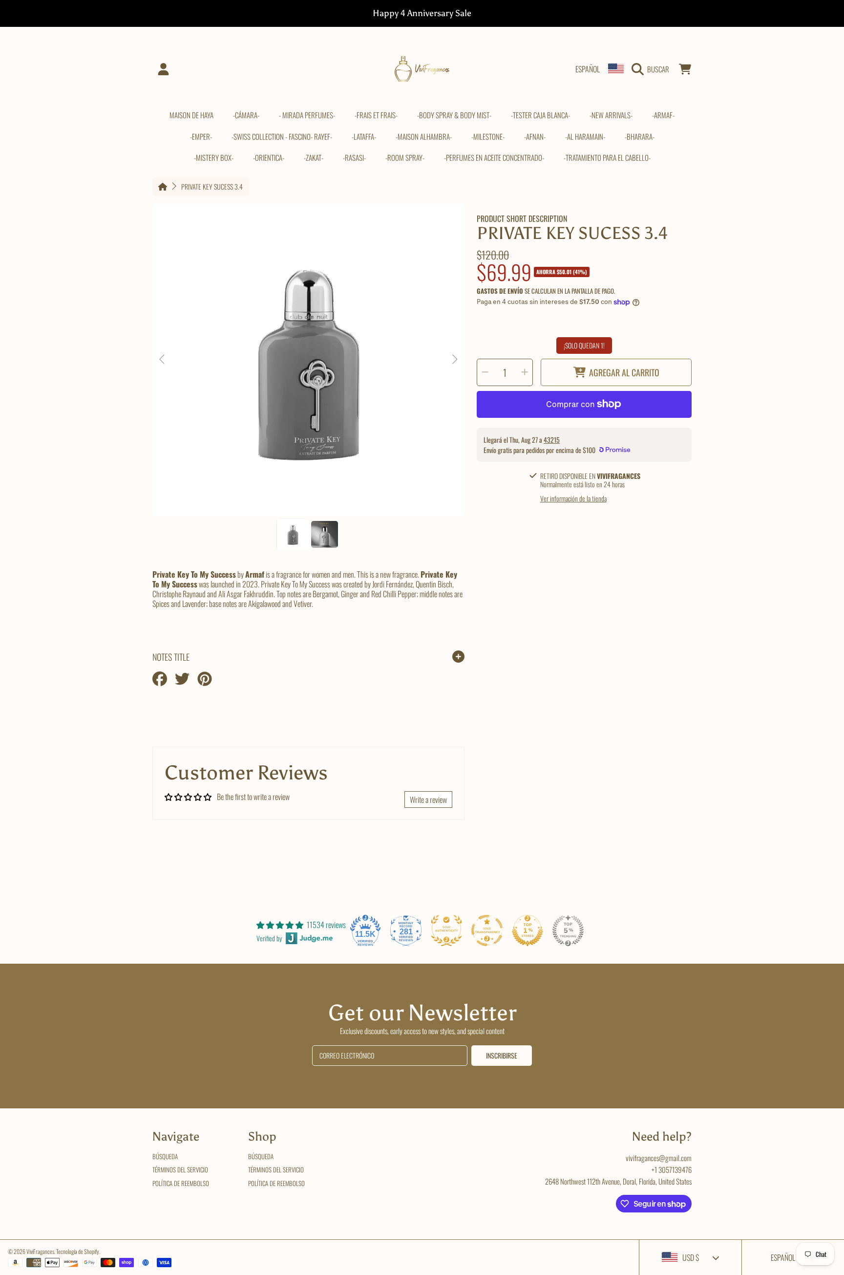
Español (587, 69)
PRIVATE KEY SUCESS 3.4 (212, 186)
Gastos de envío (500, 291)
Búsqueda (165, 1156)
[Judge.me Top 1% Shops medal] (527, 930)
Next (454, 359)
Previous (162, 359)
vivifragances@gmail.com (659, 1157)
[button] (653, 69)
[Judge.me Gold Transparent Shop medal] (487, 930)
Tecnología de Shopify (77, 1251)
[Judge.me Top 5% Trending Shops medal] (568, 930)
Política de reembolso (180, 1183)
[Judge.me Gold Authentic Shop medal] (446, 930)
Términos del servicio (180, 1169)
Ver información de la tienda (573, 498)
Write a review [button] (428, 799)
